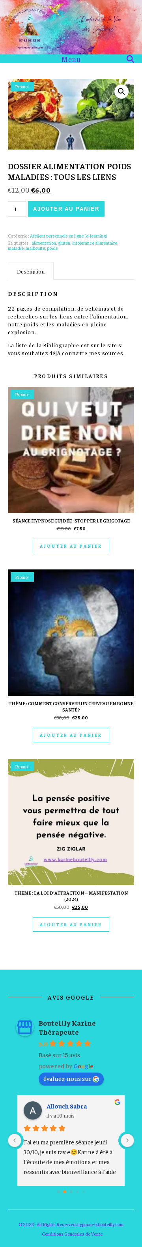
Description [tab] (31, 271)
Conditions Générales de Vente (72, 1233)
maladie (16, 248)
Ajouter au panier (66, 209)
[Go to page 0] (58, 1192)
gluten (64, 243)
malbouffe (35, 248)
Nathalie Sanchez (73, 1106)
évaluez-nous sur (67, 1078)
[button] (121, 91)
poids (52, 248)
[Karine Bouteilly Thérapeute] (71, 27)
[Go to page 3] (77, 1191)
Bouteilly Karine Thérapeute (67, 1027)
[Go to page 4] (83, 1192)
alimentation (44, 243)
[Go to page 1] (65, 1191)
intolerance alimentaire (94, 243)
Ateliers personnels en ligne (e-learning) (68, 235)
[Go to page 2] (71, 1191)
